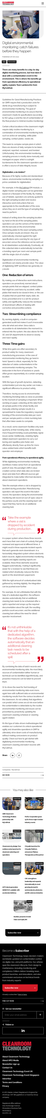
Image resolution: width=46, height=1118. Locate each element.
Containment (17, 863)
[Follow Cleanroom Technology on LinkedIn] (23, 1031)
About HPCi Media (10, 1060)
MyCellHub (24, 188)
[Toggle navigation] (42, 3)
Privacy (5, 1086)
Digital (4, 61)
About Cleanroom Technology (16, 1057)
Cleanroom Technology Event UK (17, 1071)
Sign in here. (22, 994)
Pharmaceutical (12, 61)
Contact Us (7, 1068)
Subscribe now (14, 933)
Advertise (6, 1079)
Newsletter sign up (11, 1064)
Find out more (8, 1001)
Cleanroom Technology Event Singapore (20, 1075)
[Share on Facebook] (19, 755)
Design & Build (17, 798)
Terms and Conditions (12, 1082)
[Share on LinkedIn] (12, 755)
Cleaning (41, 798)
